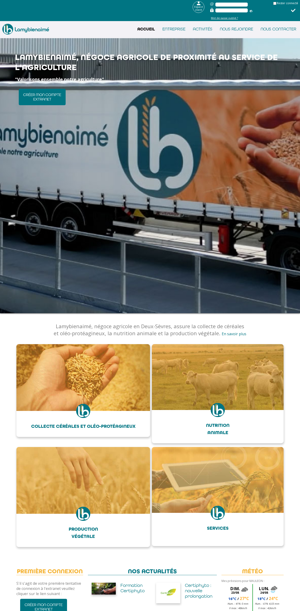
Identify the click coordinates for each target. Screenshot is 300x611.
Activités (202, 29)
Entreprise (173, 29)
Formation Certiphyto (197, 588)
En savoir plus (234, 333)
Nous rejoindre (236, 29)
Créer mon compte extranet (42, 97)
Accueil (146, 29)
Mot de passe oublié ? (224, 18)
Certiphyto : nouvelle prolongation (134, 591)
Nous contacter (278, 29)
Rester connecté (287, 3)
